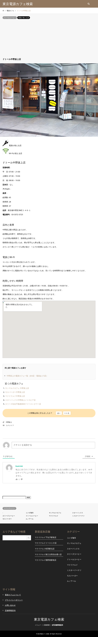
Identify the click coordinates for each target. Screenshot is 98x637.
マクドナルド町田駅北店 (44, 548)
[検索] (88, 4)
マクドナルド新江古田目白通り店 (48, 554)
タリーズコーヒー (9, 516)
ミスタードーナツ (78, 516)
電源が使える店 (23, 18)
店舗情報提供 (10, 610)
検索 (28, 497)
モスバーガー (7, 519)
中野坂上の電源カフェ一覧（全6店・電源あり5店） (27, 376)
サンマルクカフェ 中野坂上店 (17, 388)
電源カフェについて (13, 595)
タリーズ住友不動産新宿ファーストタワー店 (23, 404)
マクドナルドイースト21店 (46, 543)
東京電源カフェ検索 (49, 619)
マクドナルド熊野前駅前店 (45, 560)
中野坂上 (9, 422)
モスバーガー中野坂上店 (15, 392)
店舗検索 (47, 625)
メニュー (38, 625)
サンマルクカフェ (55, 513)
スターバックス (77, 513)
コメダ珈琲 (29, 513)
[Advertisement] (49, 38)
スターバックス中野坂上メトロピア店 (20, 400)
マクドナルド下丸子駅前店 (45, 537)
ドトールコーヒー (10, 18)
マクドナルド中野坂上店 (15, 396)
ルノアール (29, 519)
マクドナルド (53, 516)
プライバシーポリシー (14, 600)
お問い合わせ (10, 605)
